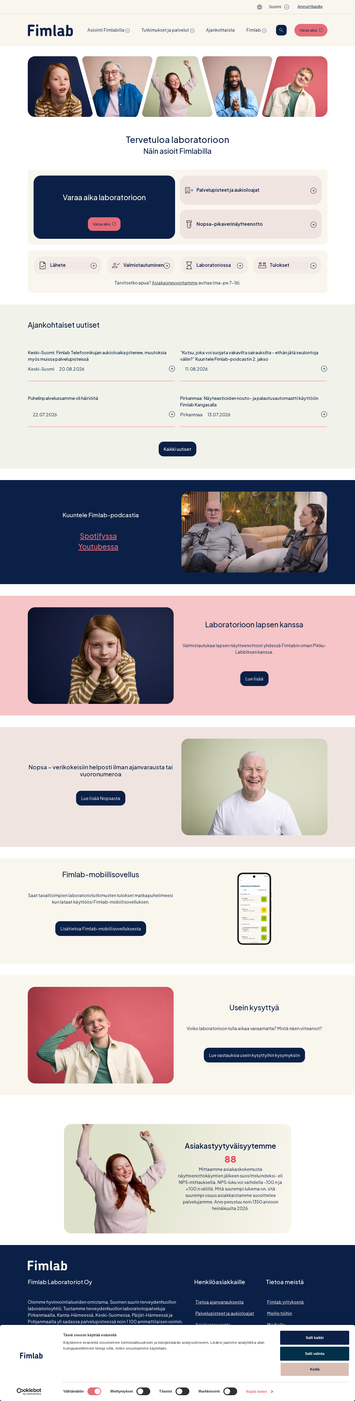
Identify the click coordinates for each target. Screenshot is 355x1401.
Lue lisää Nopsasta (100, 798)
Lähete (58, 265)
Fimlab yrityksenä (285, 1302)
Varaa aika (313, 30)
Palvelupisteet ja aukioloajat (228, 190)
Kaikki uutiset (177, 449)
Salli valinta (314, 1353)
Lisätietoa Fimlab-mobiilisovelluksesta (100, 928)
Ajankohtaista (220, 30)
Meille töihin (279, 1313)
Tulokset (279, 265)
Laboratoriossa (214, 265)
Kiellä (315, 1369)
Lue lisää (254, 678)
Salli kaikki (315, 1338)
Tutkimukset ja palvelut (165, 30)
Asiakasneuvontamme (175, 282)
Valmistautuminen (143, 265)
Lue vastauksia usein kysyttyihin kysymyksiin (254, 1055)
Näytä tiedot (256, 1391)
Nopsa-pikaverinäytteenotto (230, 224)
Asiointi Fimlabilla (105, 30)
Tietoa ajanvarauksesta (219, 1302)
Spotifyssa (100, 535)
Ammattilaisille (310, 6)
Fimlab (253, 30)
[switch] (143, 1391)
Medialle (276, 1324)
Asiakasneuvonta (213, 1324)
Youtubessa (100, 546)
